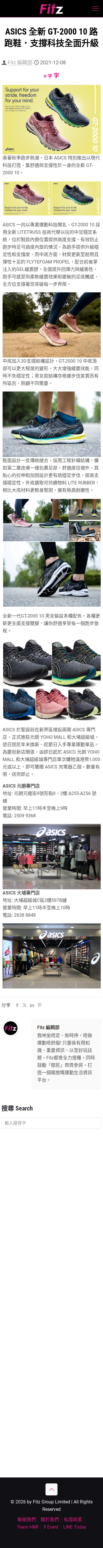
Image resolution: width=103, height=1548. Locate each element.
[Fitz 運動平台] (51, 8)
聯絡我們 (26, 1519)
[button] (27, 198)
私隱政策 (73, 1519)
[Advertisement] (51, 1188)
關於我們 (50, 1519)
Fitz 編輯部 (20, 62)
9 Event (50, 1527)
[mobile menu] (95, 8)
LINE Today (74, 1527)
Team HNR (28, 1527)
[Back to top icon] (51, 1489)
